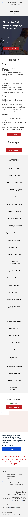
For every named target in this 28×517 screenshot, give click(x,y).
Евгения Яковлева (14, 168)
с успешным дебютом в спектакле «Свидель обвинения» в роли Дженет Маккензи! (12, 74)
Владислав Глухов (14, 328)
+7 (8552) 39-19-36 (21, 493)
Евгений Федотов (14, 373)
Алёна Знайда (14, 292)
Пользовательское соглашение (12, 473)
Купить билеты (10, 48)
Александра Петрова (14, 366)
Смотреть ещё (14, 150)
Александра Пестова (14, 226)
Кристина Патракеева (14, 233)
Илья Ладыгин (14, 247)
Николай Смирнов (14, 218)
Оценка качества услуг (10, 478)
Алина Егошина (14, 314)
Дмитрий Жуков (14, 307)
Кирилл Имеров (14, 285)
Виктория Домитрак (14, 321)
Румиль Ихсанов (14, 271)
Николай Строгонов (14, 211)
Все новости (14, 134)
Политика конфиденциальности (13, 474)
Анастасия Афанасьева (14, 358)
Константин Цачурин (14, 190)
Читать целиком (14, 407)
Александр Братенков (14, 388)
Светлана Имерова (14, 278)
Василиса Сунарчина (14, 204)
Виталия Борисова (14, 342)
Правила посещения (9, 476)
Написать (11, 449)
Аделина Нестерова (14, 240)
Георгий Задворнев (14, 299)
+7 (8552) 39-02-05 (21, 491)
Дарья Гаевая (14, 335)
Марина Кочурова (14, 254)
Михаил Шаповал (14, 175)
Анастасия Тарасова (14, 197)
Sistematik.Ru (16, 514)
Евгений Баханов (14, 350)
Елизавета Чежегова (14, 182)
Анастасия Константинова (14, 262)
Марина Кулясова (14, 380)
